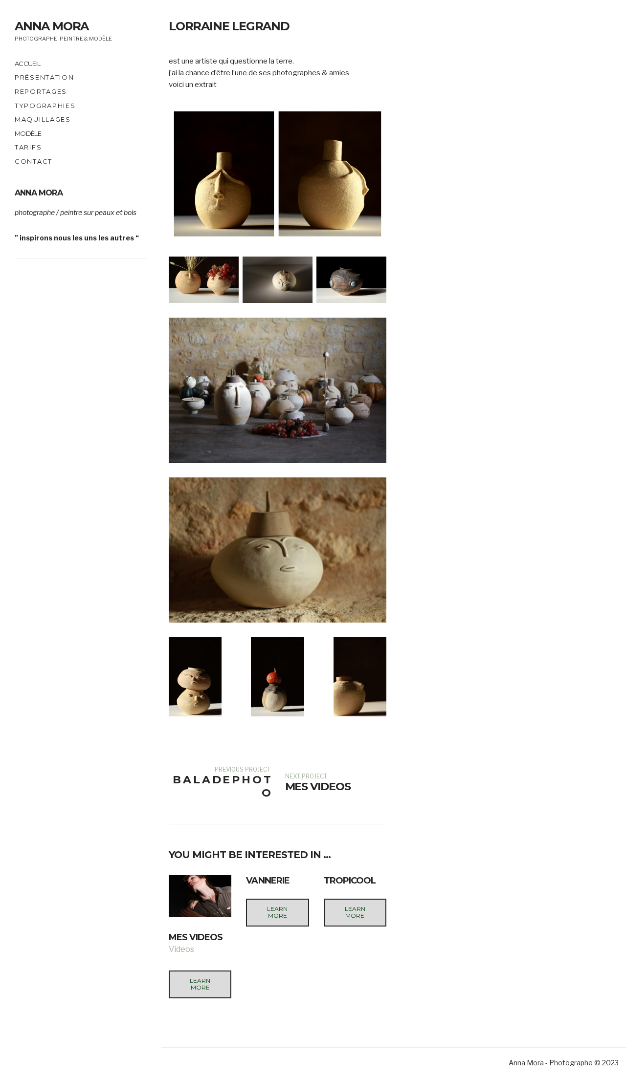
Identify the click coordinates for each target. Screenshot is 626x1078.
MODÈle (28, 133)
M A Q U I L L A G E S (42, 119)
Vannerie (268, 880)
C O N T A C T (33, 161)
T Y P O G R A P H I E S (44, 105)
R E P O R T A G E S (40, 91)
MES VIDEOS (196, 937)
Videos (181, 949)
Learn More (200, 984)
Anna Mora (52, 26)
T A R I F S (28, 147)
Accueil (27, 63)
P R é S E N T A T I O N (44, 77)
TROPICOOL (350, 880)
